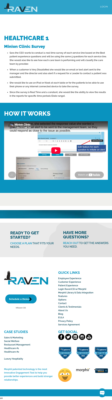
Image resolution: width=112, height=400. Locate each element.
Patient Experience (68, 285)
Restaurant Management (17, 344)
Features (62, 296)
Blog (60, 314)
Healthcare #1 (11, 348)
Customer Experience (69, 282)
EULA (61, 317)
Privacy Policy (65, 321)
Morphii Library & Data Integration (75, 292)
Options (62, 299)
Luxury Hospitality (13, 358)
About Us (63, 310)
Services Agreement (69, 324)
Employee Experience (69, 278)
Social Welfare (11, 341)
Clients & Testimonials (69, 307)
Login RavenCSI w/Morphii (72, 289)
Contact (62, 303)
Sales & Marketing (13, 337)
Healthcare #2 (11, 352)
